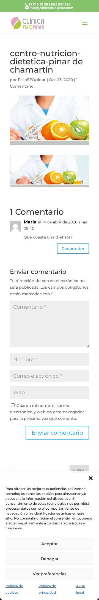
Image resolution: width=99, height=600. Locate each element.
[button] (91, 478)
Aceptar (49, 543)
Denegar (50, 558)
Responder (73, 248)
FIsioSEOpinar (32, 79)
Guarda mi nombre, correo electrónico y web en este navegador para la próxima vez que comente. (47, 412)
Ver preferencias (50, 573)
